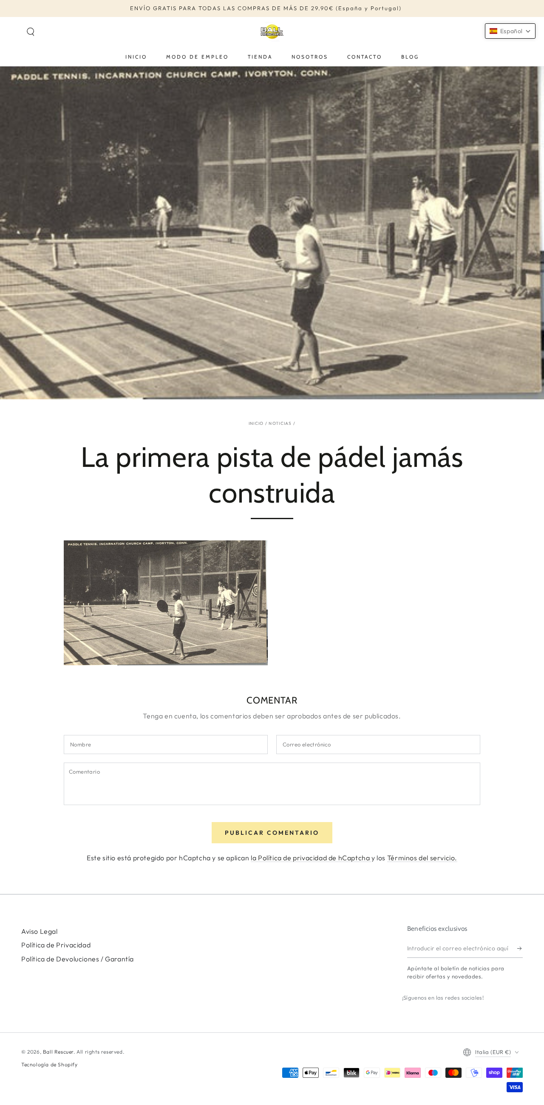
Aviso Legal (39, 931)
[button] (30, 32)
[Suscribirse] (520, 948)
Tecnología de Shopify (49, 1064)
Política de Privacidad (56, 945)
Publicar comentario (272, 833)
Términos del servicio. (422, 857)
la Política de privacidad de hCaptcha (311, 857)
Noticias (280, 423)
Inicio (256, 423)
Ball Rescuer (58, 1051)
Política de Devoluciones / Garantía (77, 959)
